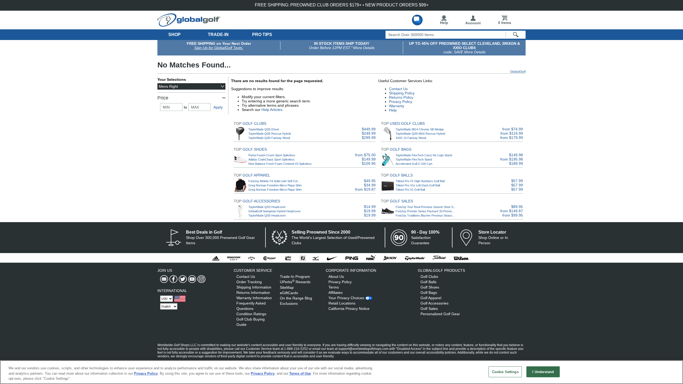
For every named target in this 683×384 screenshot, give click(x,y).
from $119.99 (512, 133)
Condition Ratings (251, 314)
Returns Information (253, 292)
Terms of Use (300, 373)
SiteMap (287, 287)
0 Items (504, 23)
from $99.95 (512, 215)
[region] (341, 372)
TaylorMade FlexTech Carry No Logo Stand (424, 155)
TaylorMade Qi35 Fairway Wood (269, 137)
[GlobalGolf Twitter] (182, 279)
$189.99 (516, 163)
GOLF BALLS (401, 175)
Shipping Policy (402, 93)
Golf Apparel (430, 298)
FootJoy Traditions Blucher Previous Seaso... (425, 215)
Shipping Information (253, 287)
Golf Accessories (434, 303)
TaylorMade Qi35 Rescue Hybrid (269, 133)
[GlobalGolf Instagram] (200, 279)
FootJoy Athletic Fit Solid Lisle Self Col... (274, 181)
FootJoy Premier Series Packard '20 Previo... (425, 211)
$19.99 (370, 211)
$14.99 (370, 207)
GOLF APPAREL (256, 175)
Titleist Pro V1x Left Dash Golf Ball (418, 185)
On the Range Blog (296, 298)
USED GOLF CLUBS (407, 123)
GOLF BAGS (400, 149)
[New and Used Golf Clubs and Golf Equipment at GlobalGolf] (188, 24)
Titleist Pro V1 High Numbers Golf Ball (420, 181)
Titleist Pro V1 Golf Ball (410, 189)
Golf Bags (428, 292)
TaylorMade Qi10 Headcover (267, 207)
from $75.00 (365, 155)
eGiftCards (289, 293)
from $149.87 (511, 211)
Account (473, 23)
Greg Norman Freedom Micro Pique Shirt (274, 185)
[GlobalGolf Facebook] (172, 279)
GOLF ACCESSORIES (261, 201)
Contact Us (398, 89)
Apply (218, 107)
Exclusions (289, 303)
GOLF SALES (401, 201)
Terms (333, 287)
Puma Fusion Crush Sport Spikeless (271, 155)
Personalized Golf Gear (440, 314)
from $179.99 (511, 137)
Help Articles (271, 109)
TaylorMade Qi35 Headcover (267, 215)
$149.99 (369, 159)
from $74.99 (512, 129)
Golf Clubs (429, 276)
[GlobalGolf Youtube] (191, 279)
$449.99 (369, 129)
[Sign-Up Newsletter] (164, 279)
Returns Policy (401, 97)
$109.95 (369, 163)
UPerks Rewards (295, 282)
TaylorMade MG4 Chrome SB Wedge (420, 129)
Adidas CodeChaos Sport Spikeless (271, 159)
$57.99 (517, 181)
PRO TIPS (262, 34)
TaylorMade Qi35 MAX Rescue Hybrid (420, 133)
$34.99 (370, 185)
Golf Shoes (429, 287)
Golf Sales (429, 308)
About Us (336, 276)
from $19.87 (365, 189)
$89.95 (517, 207)
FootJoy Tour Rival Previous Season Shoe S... (426, 207)
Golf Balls (428, 282)
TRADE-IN (218, 34)
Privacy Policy (400, 101)
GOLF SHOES (255, 149)
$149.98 (516, 155)
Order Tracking (249, 282)
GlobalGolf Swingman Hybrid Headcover (274, 211)
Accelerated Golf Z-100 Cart (414, 163)
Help (444, 23)
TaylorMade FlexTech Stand (414, 159)
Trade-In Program (295, 276)
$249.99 (369, 133)
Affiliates (335, 292)
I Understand (543, 372)
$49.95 (370, 181)
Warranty (396, 106)
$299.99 (369, 137)
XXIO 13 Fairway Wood (411, 137)
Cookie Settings (505, 372)
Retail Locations (341, 303)
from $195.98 (511, 159)
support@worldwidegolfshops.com (363, 349)
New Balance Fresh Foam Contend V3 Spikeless (280, 163)
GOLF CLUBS (254, 123)
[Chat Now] (417, 20)
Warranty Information (254, 298)
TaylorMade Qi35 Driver (263, 129)
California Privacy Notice (349, 308)
